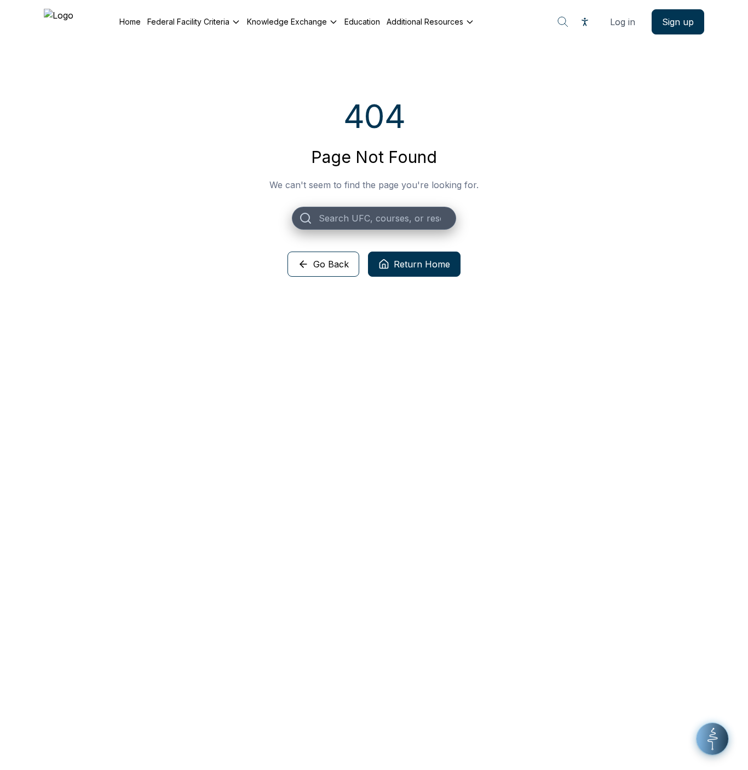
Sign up (678, 21)
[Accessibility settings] (584, 21)
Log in (622, 21)
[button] (712, 739)
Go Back (331, 264)
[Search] (562, 21)
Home (130, 21)
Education (362, 21)
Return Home (422, 264)
